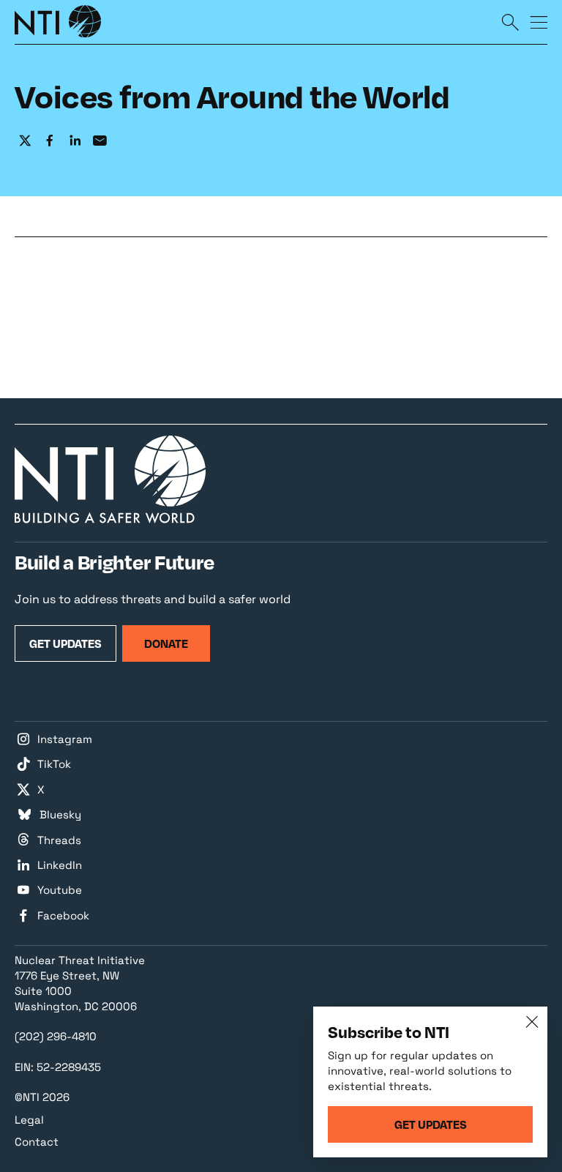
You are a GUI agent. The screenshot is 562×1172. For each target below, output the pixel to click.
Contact (37, 1142)
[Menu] (538, 21)
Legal (29, 1120)
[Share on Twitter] (25, 141)
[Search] (510, 21)
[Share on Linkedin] (75, 141)
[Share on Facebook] (50, 141)
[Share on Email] (99, 141)
